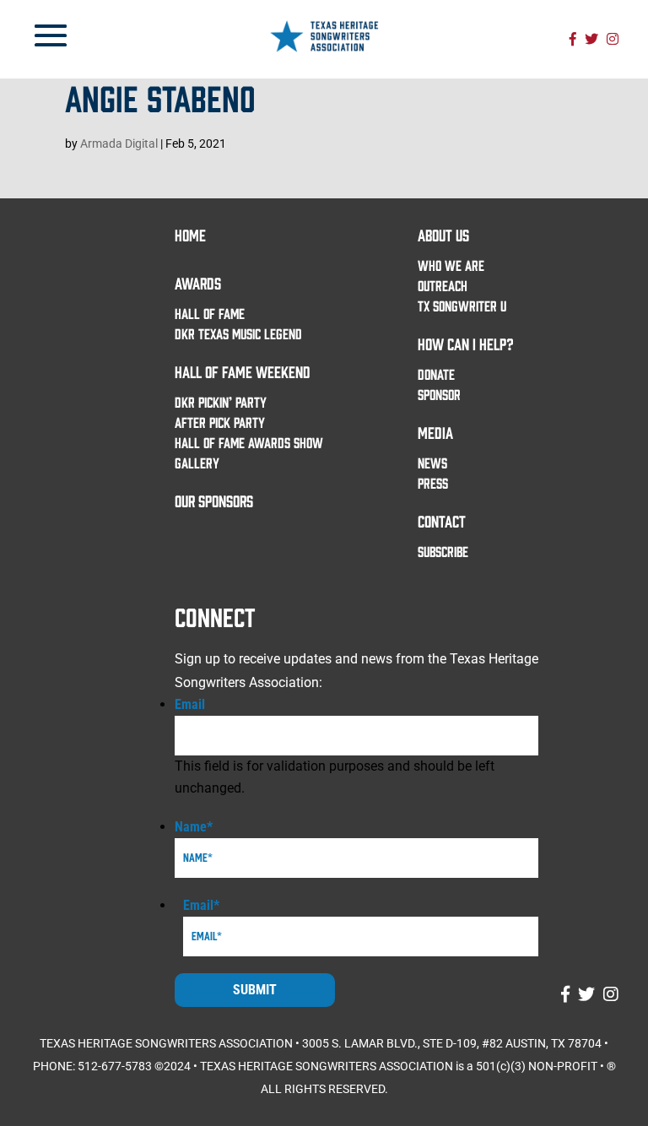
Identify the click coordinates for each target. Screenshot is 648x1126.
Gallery (197, 462)
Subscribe (443, 551)
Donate (436, 373)
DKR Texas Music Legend (238, 333)
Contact (442, 521)
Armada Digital (119, 143)
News (432, 462)
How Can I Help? (466, 343)
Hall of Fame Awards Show (249, 442)
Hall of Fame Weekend (242, 371)
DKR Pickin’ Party (221, 401)
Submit (255, 990)
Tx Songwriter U (462, 305)
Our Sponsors (214, 500)
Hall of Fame (210, 313)
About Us (443, 234)
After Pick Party (220, 422)
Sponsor (439, 394)
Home (190, 234)
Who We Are (451, 265)
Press (433, 482)
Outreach (442, 285)
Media (435, 432)
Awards (198, 282)
